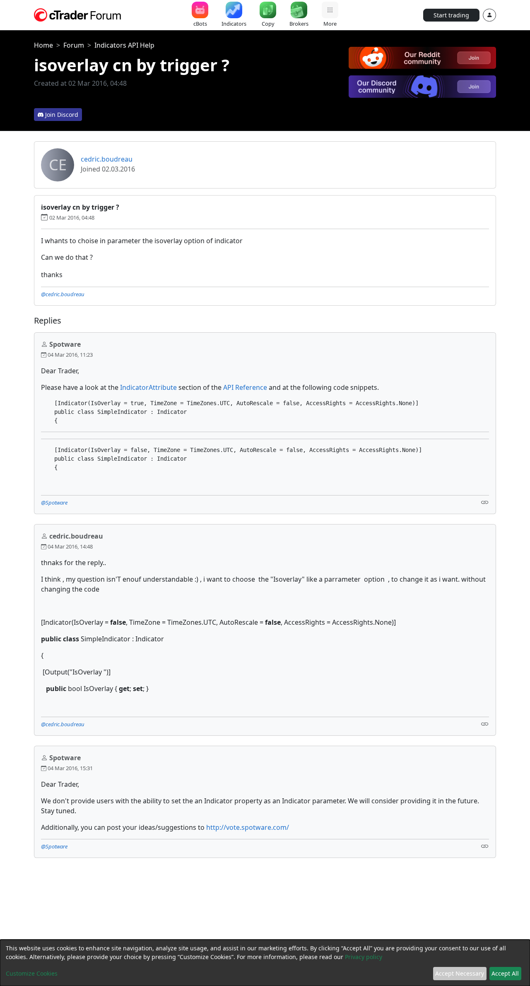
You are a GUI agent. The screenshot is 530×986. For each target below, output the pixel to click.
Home (43, 45)
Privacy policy (363, 957)
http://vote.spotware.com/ (247, 827)
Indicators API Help (124, 45)
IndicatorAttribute (149, 387)
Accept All (505, 973)
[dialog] (265, 963)
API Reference (245, 387)
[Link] (485, 502)
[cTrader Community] (78, 14)
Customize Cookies (32, 973)
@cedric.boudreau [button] (62, 294)
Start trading (451, 15)
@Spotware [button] (54, 502)
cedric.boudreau (106, 159)
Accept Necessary (459, 973)
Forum (73, 45)
